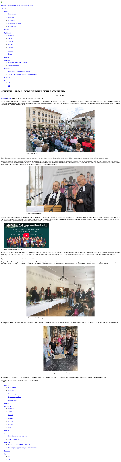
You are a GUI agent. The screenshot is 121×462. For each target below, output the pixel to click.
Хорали (10, 54)
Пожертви (7, 68)
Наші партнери (12, 26)
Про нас (6, 11)
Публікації (7, 33)
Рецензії (10, 41)
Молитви (10, 51)
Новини (6, 57)
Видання (10, 44)
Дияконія (7, 60)
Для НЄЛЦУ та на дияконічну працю (19, 71)
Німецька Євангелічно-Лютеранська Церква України (17, 5)
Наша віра (11, 17)
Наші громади (12, 20)
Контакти (7, 77)
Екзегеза (10, 47)
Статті (10, 38)
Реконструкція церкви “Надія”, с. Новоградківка (22, 74)
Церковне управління (14, 23)
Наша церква (12, 14)
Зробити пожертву (13, 65)
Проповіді (11, 35)
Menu (4, 8)
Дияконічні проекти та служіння (17, 62)
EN (9, 86)
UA (5, 80)
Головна (6, 29)
